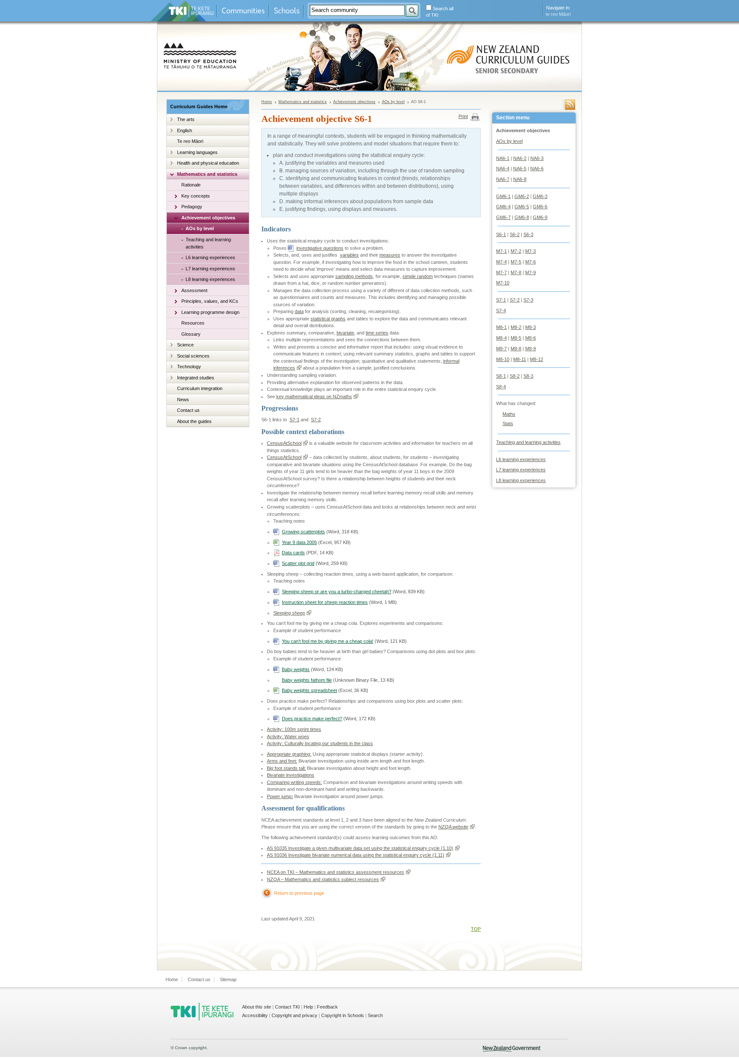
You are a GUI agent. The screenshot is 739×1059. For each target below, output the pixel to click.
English (184, 130)
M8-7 (501, 348)
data (299, 311)
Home (266, 102)
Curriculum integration (199, 388)
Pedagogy (191, 206)
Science (185, 344)
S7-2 (515, 299)
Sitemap (228, 979)
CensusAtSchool (284, 443)
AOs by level (200, 228)
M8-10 (502, 359)
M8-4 (501, 337)
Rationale (191, 184)
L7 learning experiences (210, 268)
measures (389, 254)
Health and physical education (208, 163)
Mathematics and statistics (207, 174)
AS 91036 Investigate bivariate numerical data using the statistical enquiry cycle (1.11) (355, 855)
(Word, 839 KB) (353, 591)
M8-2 (516, 327)
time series (377, 332)
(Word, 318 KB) (320, 531)
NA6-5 (519, 168)
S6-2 (515, 234)
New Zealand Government (512, 1049)
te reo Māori (558, 14)
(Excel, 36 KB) (325, 690)
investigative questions (319, 248)
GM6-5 (521, 206)
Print (463, 116)
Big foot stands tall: (286, 768)
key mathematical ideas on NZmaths (314, 396)
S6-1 (501, 234)
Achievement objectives (208, 217)
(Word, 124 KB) (312, 669)
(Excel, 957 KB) (316, 542)
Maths (509, 414)
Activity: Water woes (288, 736)
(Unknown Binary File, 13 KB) (338, 680)
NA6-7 (502, 179)
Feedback (327, 1006)
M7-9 (530, 272)
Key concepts (195, 195)
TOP (476, 929)
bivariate (345, 332)
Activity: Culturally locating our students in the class (320, 743)
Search (375, 1015)
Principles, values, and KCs (209, 301)
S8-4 (501, 386)
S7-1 (501, 299)
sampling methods (354, 276)
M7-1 (501, 251)
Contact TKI (287, 1006)
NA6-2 (519, 158)
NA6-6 (537, 168)
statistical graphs (328, 318)
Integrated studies (195, 377)
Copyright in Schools (342, 1015)
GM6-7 (503, 217)
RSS (570, 104)
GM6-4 (503, 206)
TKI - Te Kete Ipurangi (202, 1012)
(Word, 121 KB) (344, 641)
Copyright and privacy (294, 1015)
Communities (243, 11)
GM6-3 (540, 196)
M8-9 (530, 348)
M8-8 (516, 348)
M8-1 (501, 327)
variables (349, 254)
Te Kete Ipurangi (191, 11)
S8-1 (501, 376)
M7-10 (502, 282)
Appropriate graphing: (289, 754)
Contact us (188, 410)
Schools (286, 11)
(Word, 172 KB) (328, 718)
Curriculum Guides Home (199, 106)
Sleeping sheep (289, 612)
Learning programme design (210, 312)
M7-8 (516, 272)
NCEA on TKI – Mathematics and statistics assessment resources (335, 872)
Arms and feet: (282, 760)
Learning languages (197, 152)
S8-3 (528, 376)
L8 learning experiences (210, 279)
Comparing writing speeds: (294, 782)
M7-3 (530, 251)
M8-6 (530, 337)
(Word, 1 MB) (339, 602)
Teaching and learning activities (208, 243)
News (183, 399)
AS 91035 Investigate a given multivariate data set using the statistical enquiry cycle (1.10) (360, 848)
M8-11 (519, 359)
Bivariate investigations (290, 775)
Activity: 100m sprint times (294, 729)
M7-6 (530, 261)
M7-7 (501, 272)
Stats (508, 423)
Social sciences (193, 355)
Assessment (194, 290)
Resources (192, 322)
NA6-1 (502, 158)
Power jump (280, 796)
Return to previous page (299, 893)
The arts (186, 119)
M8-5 (516, 337)
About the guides (194, 421)
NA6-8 (519, 179)
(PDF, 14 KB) (308, 552)
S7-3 (528, 299)
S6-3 (528, 234)
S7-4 (501, 310)
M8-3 (530, 327)
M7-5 (516, 261)
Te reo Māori (190, 141)
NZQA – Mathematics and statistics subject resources (323, 879)
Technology (189, 366)
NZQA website (453, 826)
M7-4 (501, 261)
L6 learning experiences (210, 257)
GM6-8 (521, 217)
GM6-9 (540, 217)
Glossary (191, 334)
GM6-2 (521, 196)
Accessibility (255, 1015)
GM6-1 (503, 196)
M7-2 (516, 251)
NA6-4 (502, 168)
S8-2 (515, 376)
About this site (256, 1006)
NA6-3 (537, 158)
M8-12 (536, 359)
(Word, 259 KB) (315, 563)
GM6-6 (540, 206)
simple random (417, 276)
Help (308, 1006)
